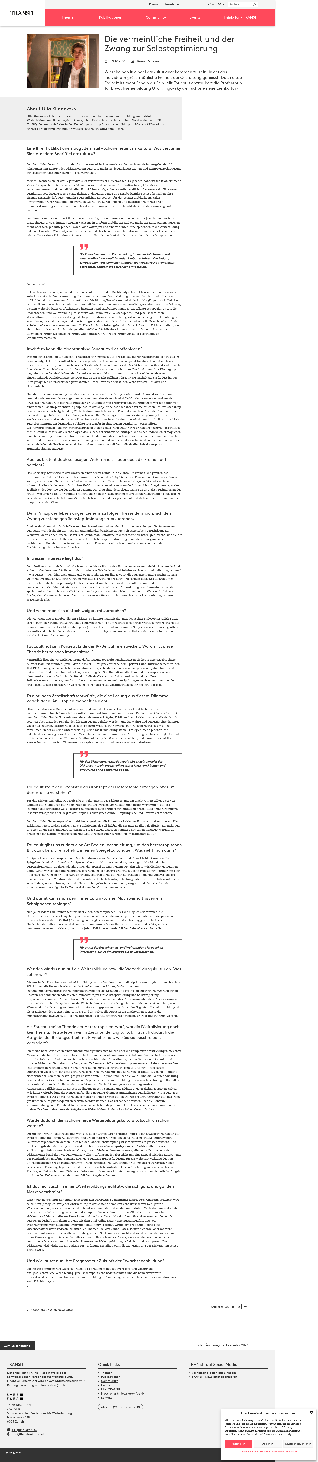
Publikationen (110, 1377)
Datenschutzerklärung (272, 1451)
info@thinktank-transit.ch (30, 1434)
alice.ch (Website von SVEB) (120, 1407)
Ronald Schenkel (149, 61)
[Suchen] (254, 4)
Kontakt (106, 1397)
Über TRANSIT (110, 1389)
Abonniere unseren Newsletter (51, 1310)
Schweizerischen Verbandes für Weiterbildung (39, 1377)
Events (105, 1385)
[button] (311, 1413)
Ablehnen (267, 1443)
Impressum (292, 1451)
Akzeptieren (238, 1443)
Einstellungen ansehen (298, 1443)
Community (109, 1381)
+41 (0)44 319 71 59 (24, 1430)
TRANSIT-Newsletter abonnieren (214, 1377)
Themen (106, 1373)
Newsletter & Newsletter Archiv (123, 1393)
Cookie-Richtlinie (249, 1451)
